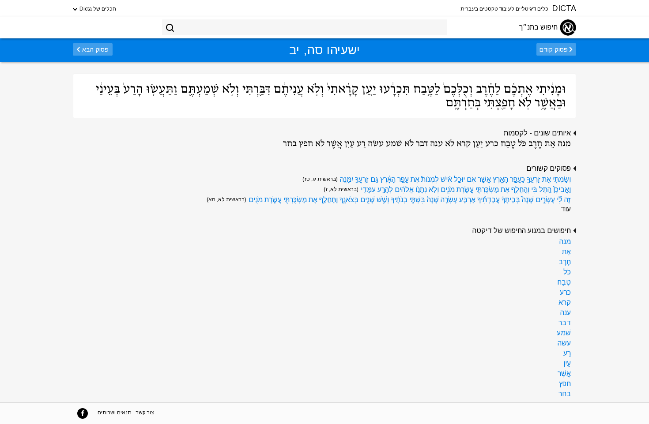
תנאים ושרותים (115, 412)
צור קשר (145, 412)
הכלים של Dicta (97, 9)
